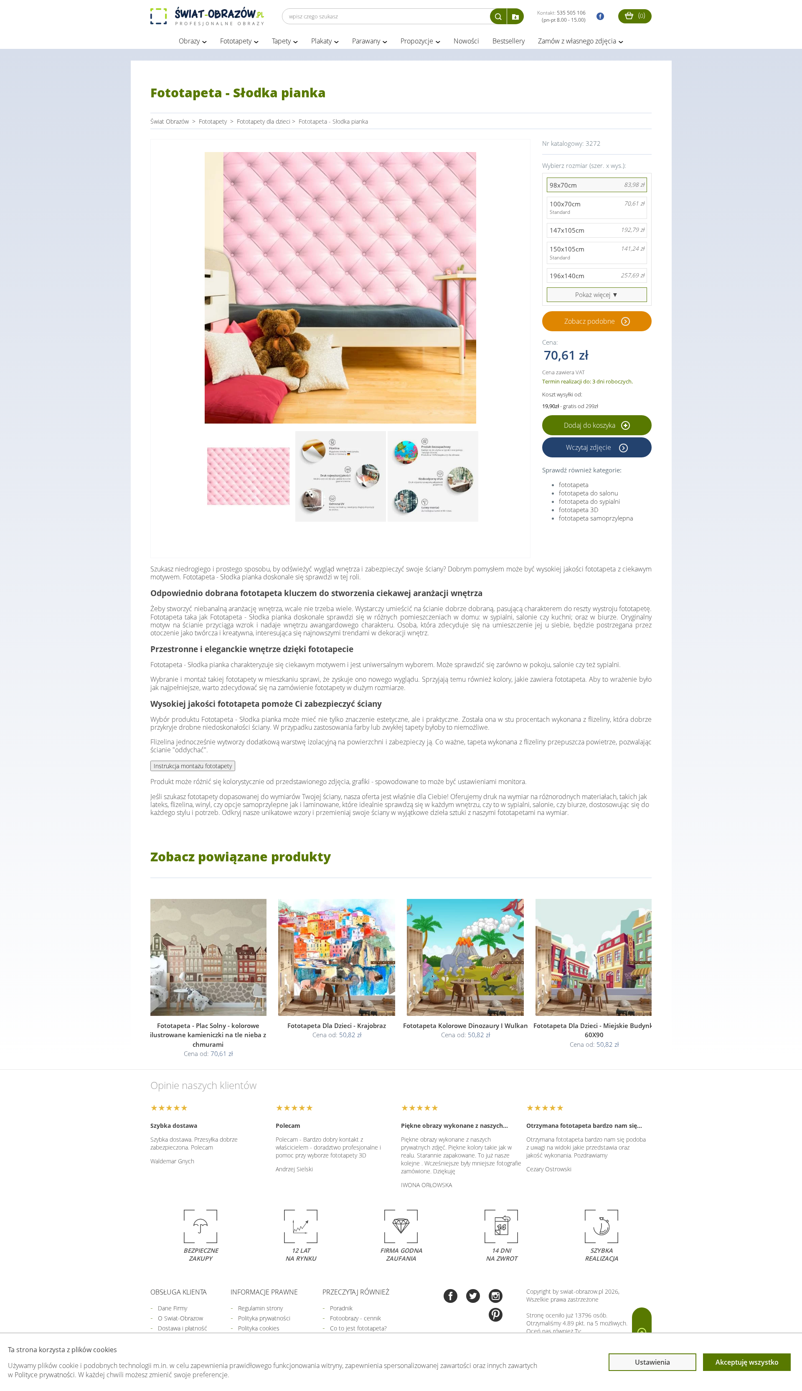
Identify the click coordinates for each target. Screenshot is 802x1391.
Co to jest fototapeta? (358, 1328)
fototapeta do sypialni (589, 501)
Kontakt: (561, 16)
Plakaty (321, 41)
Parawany (366, 41)
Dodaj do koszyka (590, 425)
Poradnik (341, 1308)
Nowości (466, 41)
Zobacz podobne (589, 321)
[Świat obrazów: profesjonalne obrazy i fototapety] (207, 16)
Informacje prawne (264, 1292)
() (641, 15)
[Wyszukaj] (498, 16)
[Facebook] (450, 1297)
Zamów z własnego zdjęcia (577, 41)
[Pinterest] (495, 1315)
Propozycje (417, 41)
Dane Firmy (172, 1308)
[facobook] (598, 16)
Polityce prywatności (45, 1374)
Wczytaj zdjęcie (589, 447)
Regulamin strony (260, 1308)
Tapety (281, 41)
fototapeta (574, 484)
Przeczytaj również (355, 1292)
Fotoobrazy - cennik (355, 1318)
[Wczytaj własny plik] (515, 16)
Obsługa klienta (178, 1292)
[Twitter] (473, 1297)
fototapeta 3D (579, 509)
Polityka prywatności (264, 1318)
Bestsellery (508, 41)
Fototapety (235, 41)
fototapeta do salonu (588, 493)
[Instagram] (495, 1297)
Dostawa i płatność (182, 1328)
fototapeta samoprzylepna (596, 518)
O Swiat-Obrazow (180, 1318)
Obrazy (189, 41)
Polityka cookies (258, 1328)
